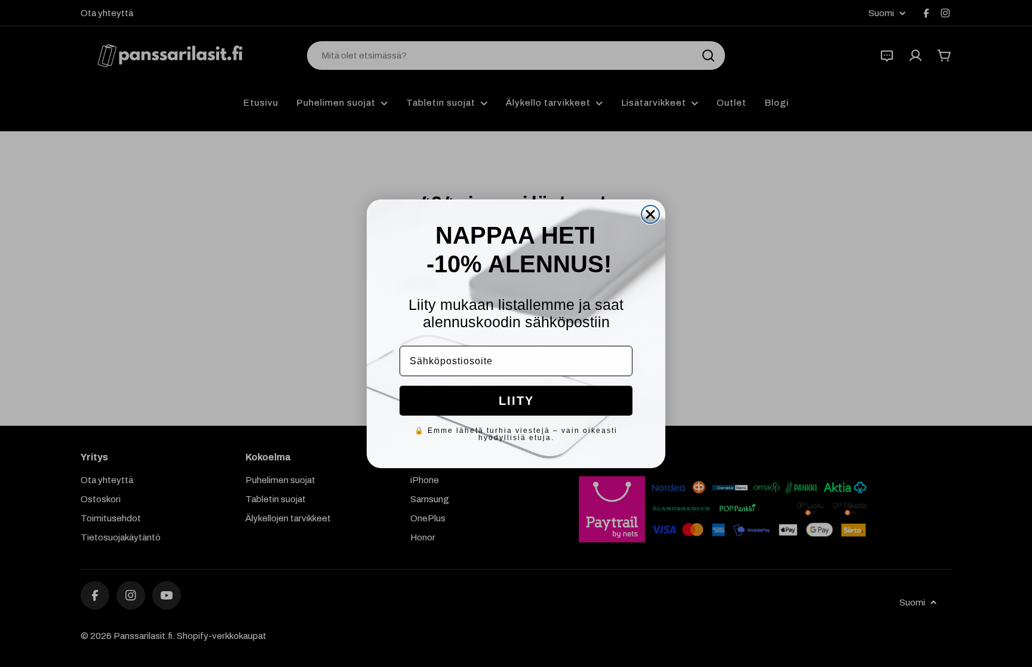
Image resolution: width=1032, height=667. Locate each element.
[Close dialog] (650, 214)
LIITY (516, 400)
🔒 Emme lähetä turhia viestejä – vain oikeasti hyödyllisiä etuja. (516, 434)
